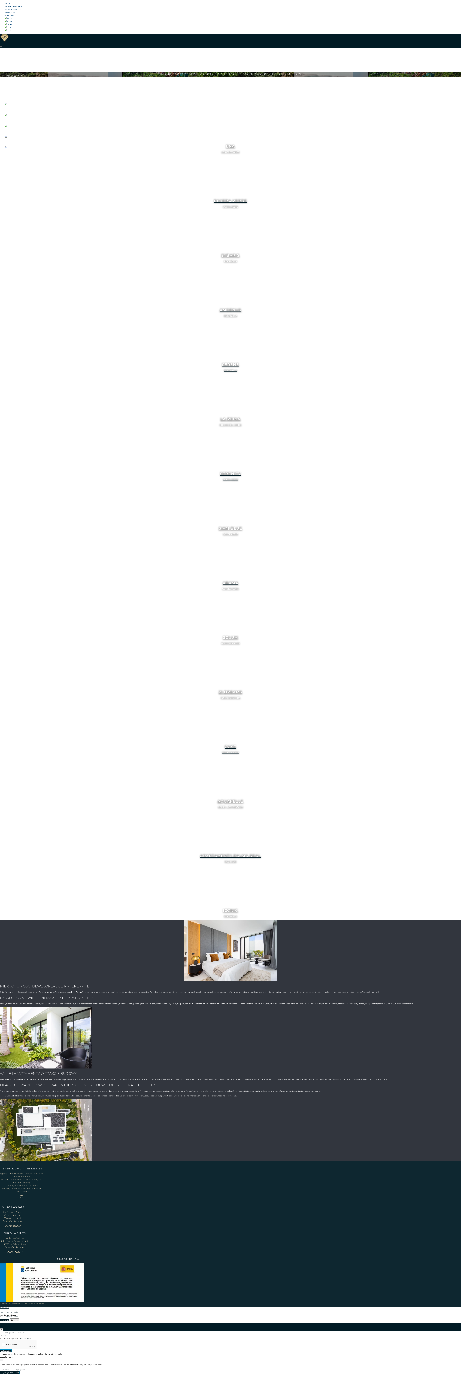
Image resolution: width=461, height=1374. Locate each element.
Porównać (4, 1320)
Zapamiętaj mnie (10, 1338)
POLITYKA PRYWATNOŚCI (9, 1312)
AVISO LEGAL (4, 1308)
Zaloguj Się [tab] (10, 1325)
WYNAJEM (10, 12)
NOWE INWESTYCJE (15, 6)
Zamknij (14, 1320)
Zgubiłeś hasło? (25, 1338)
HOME (8, 3)
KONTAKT (9, 15)
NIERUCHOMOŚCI (13, 9)
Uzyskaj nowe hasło (10, 1372)
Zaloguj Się (6, 1351)
